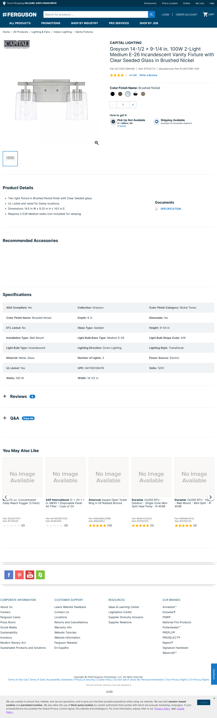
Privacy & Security (85, 679)
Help (212, 3)
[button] (214, 698)
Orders (186, 3)
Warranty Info (63, 627)
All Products (20, 23)
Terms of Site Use (17, 679)
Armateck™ (170, 607)
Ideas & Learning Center (123, 607)
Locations (60, 617)
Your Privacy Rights (176, 679)
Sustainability (8, 632)
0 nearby (121, 126)
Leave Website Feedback (70, 606)
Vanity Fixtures (84, 31)
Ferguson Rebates (65, 642)
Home (6, 31)
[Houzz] (40, 574)
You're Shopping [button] (31, 3)
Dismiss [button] (203, 702)
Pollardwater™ (172, 627)
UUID (109, 691)
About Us (6, 607)
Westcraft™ (170, 652)
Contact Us (61, 612)
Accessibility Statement (60, 679)
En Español (61, 647)
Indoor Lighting (63, 31)
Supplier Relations (120, 622)
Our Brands (171, 600)
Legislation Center (120, 612)
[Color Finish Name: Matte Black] (112, 94)
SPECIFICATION (171, 208)
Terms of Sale (37, 679)
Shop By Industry (84, 23)
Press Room (8, 622)
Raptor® (168, 642)
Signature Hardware (175, 647)
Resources (116, 600)
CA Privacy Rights (199, 679)
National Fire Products (177, 622)
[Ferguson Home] (20, 14)
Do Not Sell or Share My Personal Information (139, 679)
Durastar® (169, 612)
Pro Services (119, 23)
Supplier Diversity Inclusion (125, 617)
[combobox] (96, 14)
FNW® (167, 617)
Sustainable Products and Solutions (23, 647)
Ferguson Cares (10, 617)
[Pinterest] (19, 574)
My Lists (200, 3)
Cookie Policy (104, 679)
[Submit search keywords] (151, 14)
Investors (6, 637)
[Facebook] (8, 574)
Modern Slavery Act (13, 642)
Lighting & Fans (41, 31)
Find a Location (170, 3)
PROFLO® (169, 632)
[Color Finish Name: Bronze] (120, 94)
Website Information (67, 637)
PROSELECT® (171, 637)
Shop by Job (149, 23)
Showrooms (150, 3)
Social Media (8, 627)
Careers (5, 612)
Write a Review (148, 75)
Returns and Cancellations (71, 622)
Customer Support (68, 600)
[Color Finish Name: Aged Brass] (143, 94)
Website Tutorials (65, 632)
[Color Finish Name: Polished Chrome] (135, 94)
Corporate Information (18, 600)
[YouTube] (29, 574)
